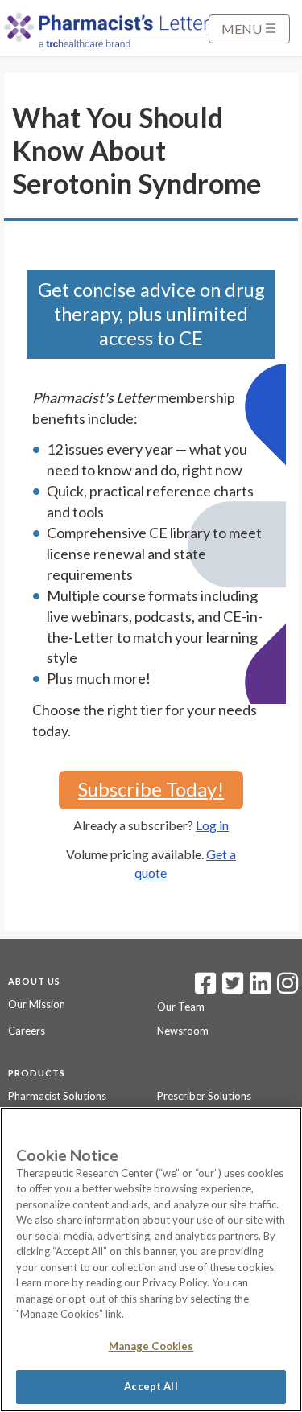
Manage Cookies (151, 1346)
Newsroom (183, 1030)
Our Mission (36, 1004)
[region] (151, 1259)
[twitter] (230, 988)
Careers (26, 1030)
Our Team (181, 1006)
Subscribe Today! (151, 789)
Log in (212, 825)
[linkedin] (260, 988)
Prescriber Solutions (204, 1095)
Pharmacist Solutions (57, 1095)
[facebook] (205, 988)
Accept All (150, 1386)
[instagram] (287, 988)
